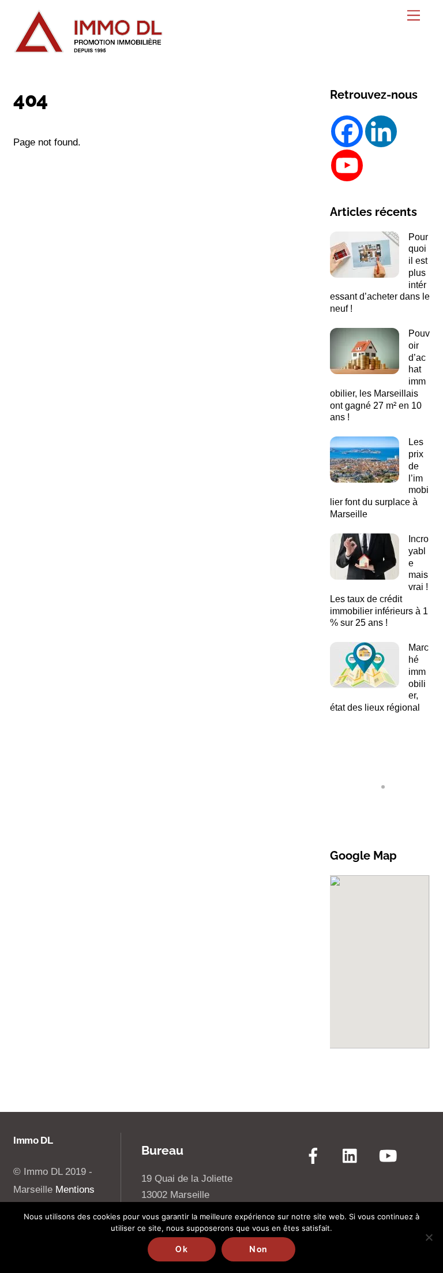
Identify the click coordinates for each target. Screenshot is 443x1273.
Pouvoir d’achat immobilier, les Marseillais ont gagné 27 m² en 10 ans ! (380, 375)
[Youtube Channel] (347, 165)
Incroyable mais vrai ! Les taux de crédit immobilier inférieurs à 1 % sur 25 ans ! (379, 581)
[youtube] (390, 1156)
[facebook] (315, 1156)
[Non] (428, 1237)
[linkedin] (353, 1156)
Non (258, 1249)
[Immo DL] (88, 49)
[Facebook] (347, 131)
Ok (181, 1249)
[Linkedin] (381, 131)
